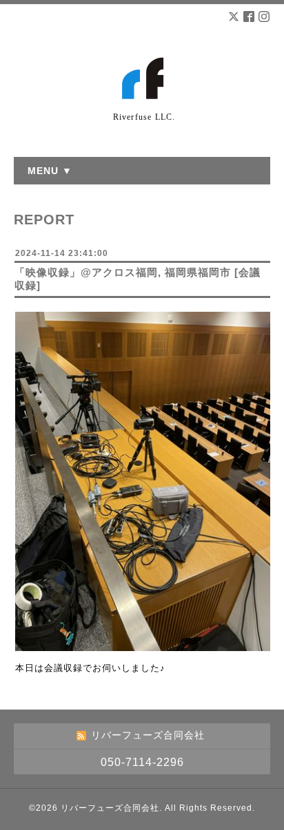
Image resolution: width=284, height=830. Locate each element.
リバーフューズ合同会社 (110, 808)
